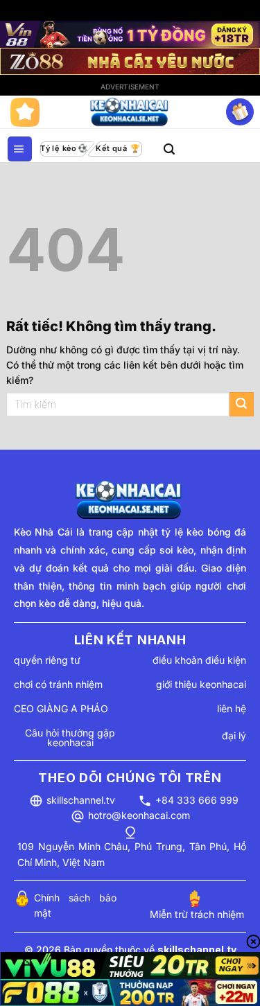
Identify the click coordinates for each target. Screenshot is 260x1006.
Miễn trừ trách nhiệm (197, 914)
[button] (20, 148)
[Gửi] (241, 404)
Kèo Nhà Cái (43, 532)
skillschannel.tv (80, 800)
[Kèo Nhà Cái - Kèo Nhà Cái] (130, 112)
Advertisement (130, 86)
